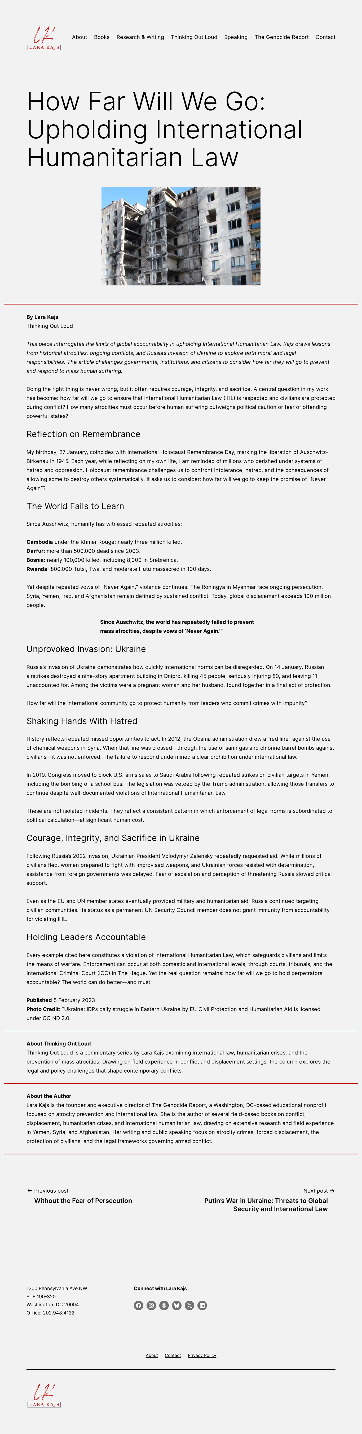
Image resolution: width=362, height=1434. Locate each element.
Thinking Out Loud (194, 37)
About (79, 37)
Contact (325, 37)
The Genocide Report (282, 37)
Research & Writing (140, 37)
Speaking (236, 37)
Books (101, 37)
